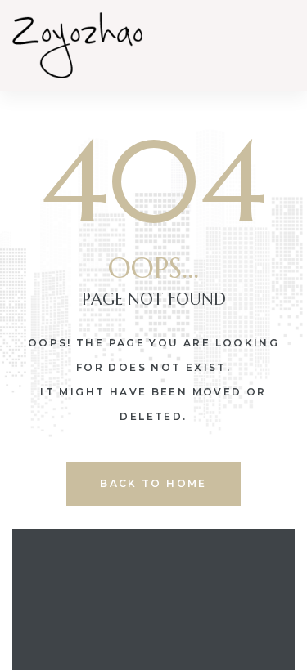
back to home (153, 483)
